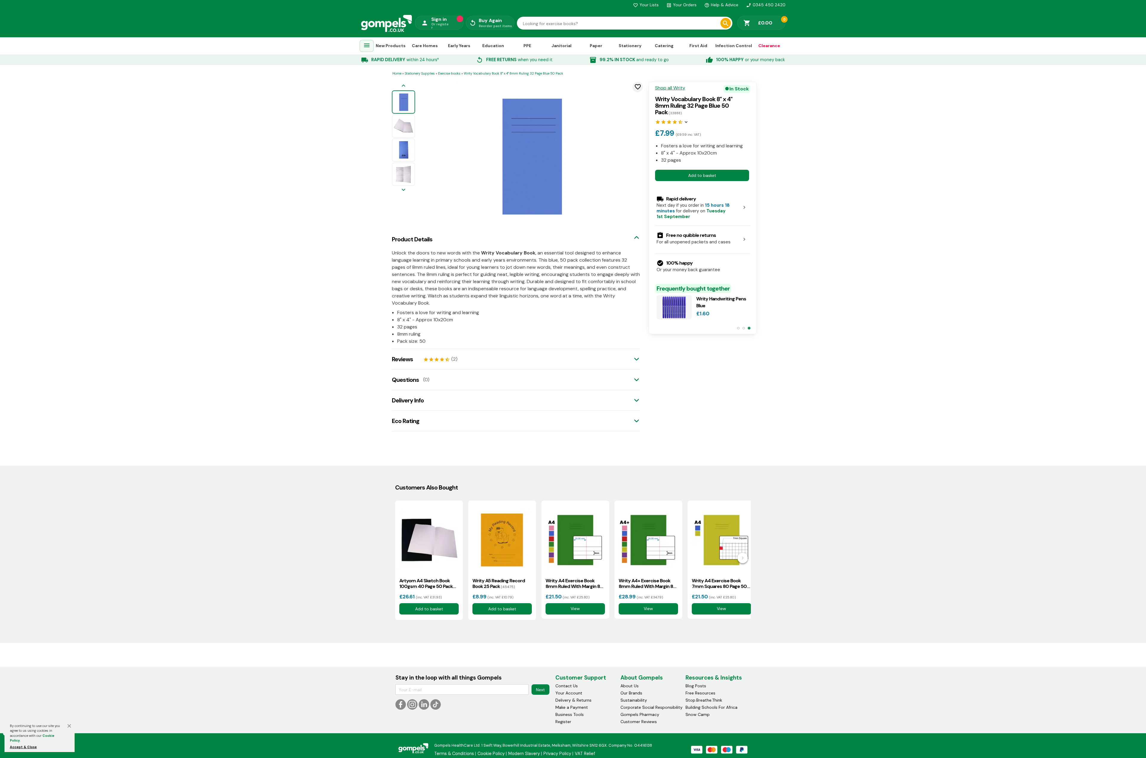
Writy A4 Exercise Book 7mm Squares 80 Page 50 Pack (719, 583)
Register (563, 721)
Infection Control (733, 45)
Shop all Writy (670, 88)
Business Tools (569, 714)
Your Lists (646, 4)
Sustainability (633, 700)
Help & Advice (721, 4)
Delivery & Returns (573, 700)
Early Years (459, 45)
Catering (664, 45)
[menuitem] (366, 46)
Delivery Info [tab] (408, 400)
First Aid (698, 45)
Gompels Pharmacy (639, 714)
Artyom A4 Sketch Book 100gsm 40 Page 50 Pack (426, 583)
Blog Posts (696, 685)
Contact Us (566, 685)
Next (540, 689)
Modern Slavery (524, 753)
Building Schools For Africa (711, 707)
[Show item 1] (738, 328)
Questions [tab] (405, 380)
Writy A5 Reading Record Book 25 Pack (498, 583)
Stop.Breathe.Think (704, 700)
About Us (629, 685)
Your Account (568, 693)
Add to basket (702, 175)
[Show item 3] (749, 328)
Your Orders (681, 4)
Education (493, 45)
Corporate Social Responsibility (651, 707)
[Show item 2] (744, 328)
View (575, 608)
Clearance (769, 45)
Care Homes (425, 45)
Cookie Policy (491, 753)
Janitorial (562, 45)
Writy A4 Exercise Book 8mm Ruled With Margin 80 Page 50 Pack (574, 583)
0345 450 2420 (765, 4)
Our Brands (631, 693)
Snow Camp (698, 714)
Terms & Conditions (454, 753)
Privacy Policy (557, 753)
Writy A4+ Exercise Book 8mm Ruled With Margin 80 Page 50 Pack (647, 583)
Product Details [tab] (412, 239)
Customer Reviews (638, 721)
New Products (391, 45)
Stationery (630, 45)
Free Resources (700, 693)
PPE (527, 45)
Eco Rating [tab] (405, 421)
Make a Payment (571, 707)
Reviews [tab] (402, 359)
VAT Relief (585, 753)
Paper (596, 45)
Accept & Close (23, 747)
